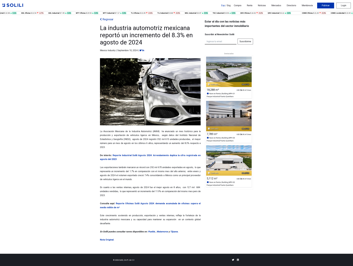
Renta (249, 5)
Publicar (326, 5)
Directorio (291, 5)
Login (343, 5)
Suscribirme (245, 41)
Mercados (276, 5)
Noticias (262, 5)
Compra (237, 5)
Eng (229, 5)
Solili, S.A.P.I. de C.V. (127, 260)
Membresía (307, 5)
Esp (223, 5)
